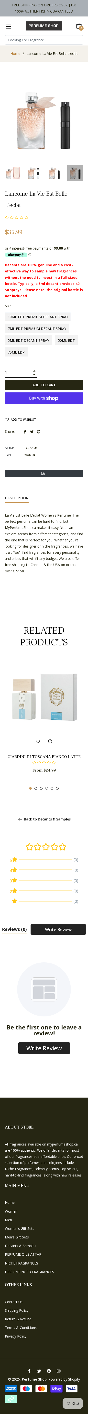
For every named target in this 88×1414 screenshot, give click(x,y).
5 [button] (52, 788)
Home (15, 53)
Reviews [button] (14, 929)
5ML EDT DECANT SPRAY (28, 340)
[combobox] (44, 40)
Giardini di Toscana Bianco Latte (44, 756)
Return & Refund (18, 1319)
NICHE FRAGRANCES (21, 1263)
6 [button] (57, 788)
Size (8, 305)
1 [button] (30, 788)
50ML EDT (66, 340)
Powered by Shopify (64, 1379)
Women (11, 1211)
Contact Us (13, 1301)
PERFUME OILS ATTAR (23, 1254)
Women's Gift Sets (19, 1228)
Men (8, 1220)
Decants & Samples (20, 1245)
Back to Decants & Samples (47, 819)
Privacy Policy (15, 1336)
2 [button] (35, 788)
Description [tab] (17, 498)
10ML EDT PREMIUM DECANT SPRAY (38, 316)
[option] (44, 725)
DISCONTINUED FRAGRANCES (29, 1271)
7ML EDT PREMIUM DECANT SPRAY (37, 328)
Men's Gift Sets (17, 1237)
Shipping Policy (16, 1310)
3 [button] (41, 788)
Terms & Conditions (21, 1327)
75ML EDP (16, 352)
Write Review (58, 929)
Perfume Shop (34, 1379)
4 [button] (46, 788)
